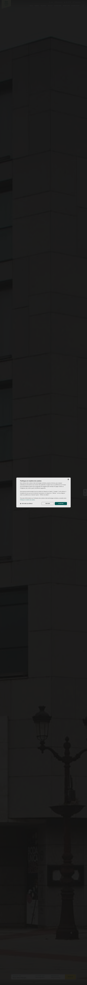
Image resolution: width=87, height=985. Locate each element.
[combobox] (68, 479)
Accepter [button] (60, 503)
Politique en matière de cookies (27, 499)
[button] (26, 503)
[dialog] (43, 492)
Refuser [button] (48, 503)
